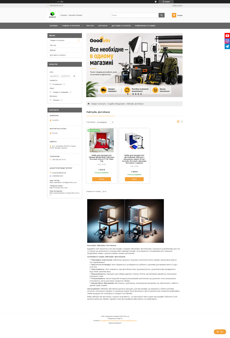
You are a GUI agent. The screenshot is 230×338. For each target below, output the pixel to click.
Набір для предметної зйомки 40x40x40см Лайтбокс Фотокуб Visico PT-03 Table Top (101, 158)
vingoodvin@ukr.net (59, 172)
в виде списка (181, 122)
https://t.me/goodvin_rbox (59, 188)
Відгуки (53, 50)
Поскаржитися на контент (108, 320)
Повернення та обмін (145, 26)
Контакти (102, 26)
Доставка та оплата (121, 26)
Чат (221, 332)
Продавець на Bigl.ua (115, 318)
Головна (54, 26)
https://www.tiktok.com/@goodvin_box (63, 182)
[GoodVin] (52, 19)
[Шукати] (162, 15)
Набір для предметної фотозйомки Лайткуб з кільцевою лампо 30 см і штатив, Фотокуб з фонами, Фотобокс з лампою (134, 159)
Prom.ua (126, 316)
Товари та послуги (71, 26)
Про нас (90, 26)
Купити (101, 179)
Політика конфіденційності (127, 320)
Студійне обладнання (116, 104)
